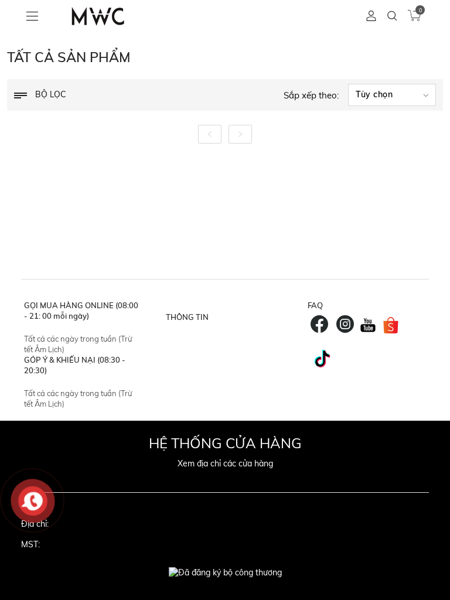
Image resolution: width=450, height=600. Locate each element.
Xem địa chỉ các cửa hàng (225, 463)
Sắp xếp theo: (311, 95)
